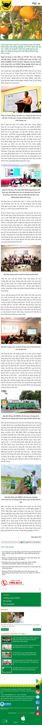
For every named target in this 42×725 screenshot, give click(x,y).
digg (21, 542)
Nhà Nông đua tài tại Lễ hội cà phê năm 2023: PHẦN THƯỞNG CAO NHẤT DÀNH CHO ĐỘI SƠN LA (19, 563)
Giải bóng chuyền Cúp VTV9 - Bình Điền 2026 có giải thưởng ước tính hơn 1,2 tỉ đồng (26, 646)
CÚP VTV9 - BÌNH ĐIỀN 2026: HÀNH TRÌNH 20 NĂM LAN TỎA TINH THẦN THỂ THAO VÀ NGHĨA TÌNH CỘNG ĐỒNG (26, 639)
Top (5, 721)
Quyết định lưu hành (27, 700)
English (39, 3)
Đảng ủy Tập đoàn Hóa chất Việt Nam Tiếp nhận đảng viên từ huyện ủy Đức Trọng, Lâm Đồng (21, 558)
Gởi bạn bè (37, 542)
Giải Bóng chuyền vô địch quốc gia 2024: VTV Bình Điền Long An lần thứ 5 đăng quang (25, 668)
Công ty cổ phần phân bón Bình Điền (6, 6)
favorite (19, 542)
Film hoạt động (7, 601)
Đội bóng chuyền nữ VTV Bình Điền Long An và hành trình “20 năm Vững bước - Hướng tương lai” (26, 662)
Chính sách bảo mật (15, 700)
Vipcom (7, 708)
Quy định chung (5, 700)
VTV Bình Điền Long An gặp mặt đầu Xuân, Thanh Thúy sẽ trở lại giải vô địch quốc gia (24, 653)
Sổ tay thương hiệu (8, 604)
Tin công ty (6, 595)
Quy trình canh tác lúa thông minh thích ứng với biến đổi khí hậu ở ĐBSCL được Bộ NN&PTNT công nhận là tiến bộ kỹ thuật (21, 553)
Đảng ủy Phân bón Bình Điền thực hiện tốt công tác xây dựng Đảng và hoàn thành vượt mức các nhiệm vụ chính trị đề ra (21, 572)
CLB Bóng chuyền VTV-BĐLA (11, 598)
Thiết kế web (2, 708)
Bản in (29, 542)
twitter (23, 542)
